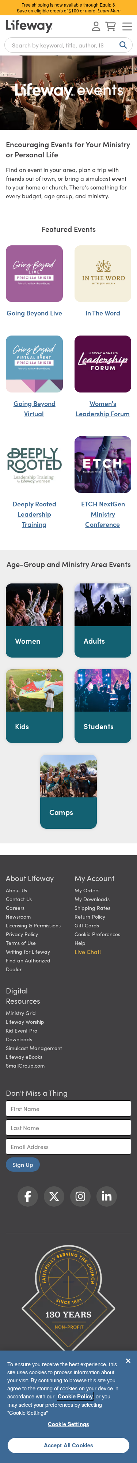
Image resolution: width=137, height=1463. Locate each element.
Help (80, 942)
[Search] (122, 45)
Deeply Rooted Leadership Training (34, 514)
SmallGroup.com (25, 1065)
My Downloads (92, 899)
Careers (15, 907)
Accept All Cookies (69, 1445)
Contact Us (19, 899)
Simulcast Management (34, 1048)
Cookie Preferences (97, 934)
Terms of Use (21, 942)
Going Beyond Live (34, 312)
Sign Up (22, 1164)
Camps (61, 812)
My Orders (87, 890)
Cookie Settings (68, 1424)
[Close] (128, 1361)
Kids (22, 726)
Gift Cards (87, 925)
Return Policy (90, 916)
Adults (94, 640)
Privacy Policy (22, 934)
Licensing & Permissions (33, 925)
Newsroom (18, 916)
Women (28, 640)
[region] (68, 1407)
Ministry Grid (21, 1012)
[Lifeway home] (29, 26)
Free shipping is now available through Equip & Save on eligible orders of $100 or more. (69, 7)
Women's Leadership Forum (103, 408)
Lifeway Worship (25, 1021)
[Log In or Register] (96, 26)
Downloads (19, 1039)
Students (99, 726)
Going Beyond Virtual (35, 408)
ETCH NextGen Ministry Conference (103, 514)
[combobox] (68, 45)
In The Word (102, 312)
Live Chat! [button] (88, 951)
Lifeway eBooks (24, 1056)
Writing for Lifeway (28, 951)
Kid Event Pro (21, 1030)
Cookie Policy (75, 1396)
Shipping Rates (92, 907)
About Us (16, 890)
